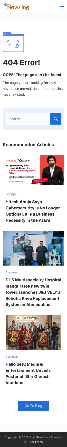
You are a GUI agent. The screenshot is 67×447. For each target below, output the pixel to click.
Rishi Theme (36, 441)
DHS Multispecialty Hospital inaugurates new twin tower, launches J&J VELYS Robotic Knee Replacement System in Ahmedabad (33, 292)
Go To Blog (33, 406)
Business (12, 272)
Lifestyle (11, 194)
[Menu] (62, 6)
